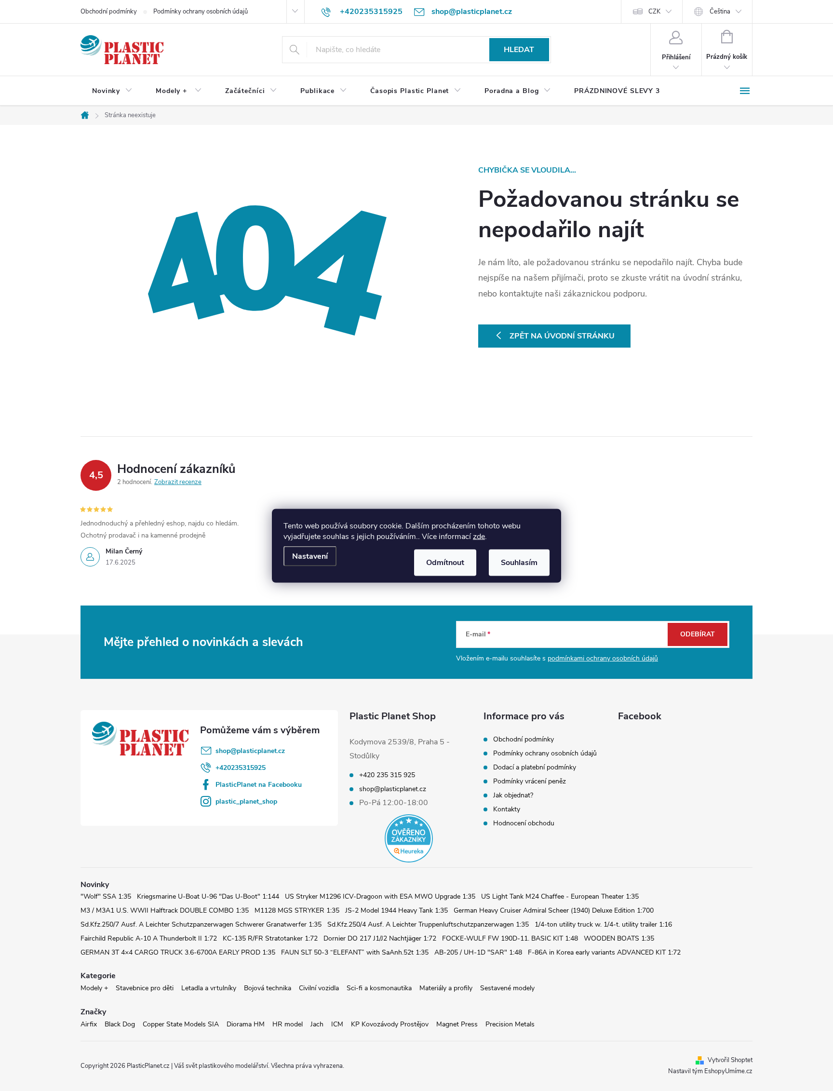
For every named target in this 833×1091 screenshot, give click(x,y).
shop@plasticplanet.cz (250, 750)
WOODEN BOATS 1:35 (619, 938)
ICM (337, 1024)
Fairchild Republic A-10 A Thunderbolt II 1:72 (149, 938)
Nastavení (310, 556)
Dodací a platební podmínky (534, 767)
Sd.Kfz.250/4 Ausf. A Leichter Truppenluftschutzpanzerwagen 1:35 (428, 924)
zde (479, 536)
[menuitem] (112, 91)
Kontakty (506, 809)
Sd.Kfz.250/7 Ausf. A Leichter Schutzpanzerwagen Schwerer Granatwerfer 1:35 (201, 924)
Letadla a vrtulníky (208, 988)
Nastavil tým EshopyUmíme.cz (710, 1071)
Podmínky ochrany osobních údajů (200, 11)
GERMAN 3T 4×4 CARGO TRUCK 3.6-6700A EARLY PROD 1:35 (178, 952)
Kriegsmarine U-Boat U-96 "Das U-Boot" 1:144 (208, 896)
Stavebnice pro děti (145, 988)
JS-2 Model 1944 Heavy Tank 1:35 (396, 910)
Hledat (519, 49)
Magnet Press (457, 1024)
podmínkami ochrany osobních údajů (603, 658)
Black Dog (120, 1024)
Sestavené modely (507, 988)
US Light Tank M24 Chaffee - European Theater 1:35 (560, 896)
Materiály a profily (445, 988)
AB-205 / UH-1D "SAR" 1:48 (478, 952)
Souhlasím (519, 562)
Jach (316, 1024)
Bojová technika (267, 988)
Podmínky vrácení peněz (529, 781)
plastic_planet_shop (246, 801)
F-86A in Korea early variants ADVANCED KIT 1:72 (604, 952)
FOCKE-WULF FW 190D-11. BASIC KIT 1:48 (510, 938)
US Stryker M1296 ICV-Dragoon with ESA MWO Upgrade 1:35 (380, 896)
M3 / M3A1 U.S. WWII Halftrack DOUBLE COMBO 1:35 (165, 910)
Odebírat (697, 634)
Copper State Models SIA (181, 1024)
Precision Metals (510, 1024)
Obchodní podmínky (109, 11)
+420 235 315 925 (387, 775)
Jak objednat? (513, 795)
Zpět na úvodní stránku (562, 336)
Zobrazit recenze (178, 482)
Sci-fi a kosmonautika (379, 988)
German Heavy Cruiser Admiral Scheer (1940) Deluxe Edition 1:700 (554, 910)
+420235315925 (240, 767)
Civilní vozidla (319, 988)
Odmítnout (445, 562)
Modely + (94, 988)
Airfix (89, 1024)
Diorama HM (246, 1024)
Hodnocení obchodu (523, 823)
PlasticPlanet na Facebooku (258, 784)
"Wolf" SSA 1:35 (106, 896)
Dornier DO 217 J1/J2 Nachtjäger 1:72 (379, 938)
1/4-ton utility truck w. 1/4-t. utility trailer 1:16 (603, 924)
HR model (287, 1024)
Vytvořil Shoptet (730, 1060)
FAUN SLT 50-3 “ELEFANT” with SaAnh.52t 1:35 (355, 952)
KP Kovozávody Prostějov (390, 1024)
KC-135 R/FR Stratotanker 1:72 (270, 938)
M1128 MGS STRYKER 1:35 (297, 910)
